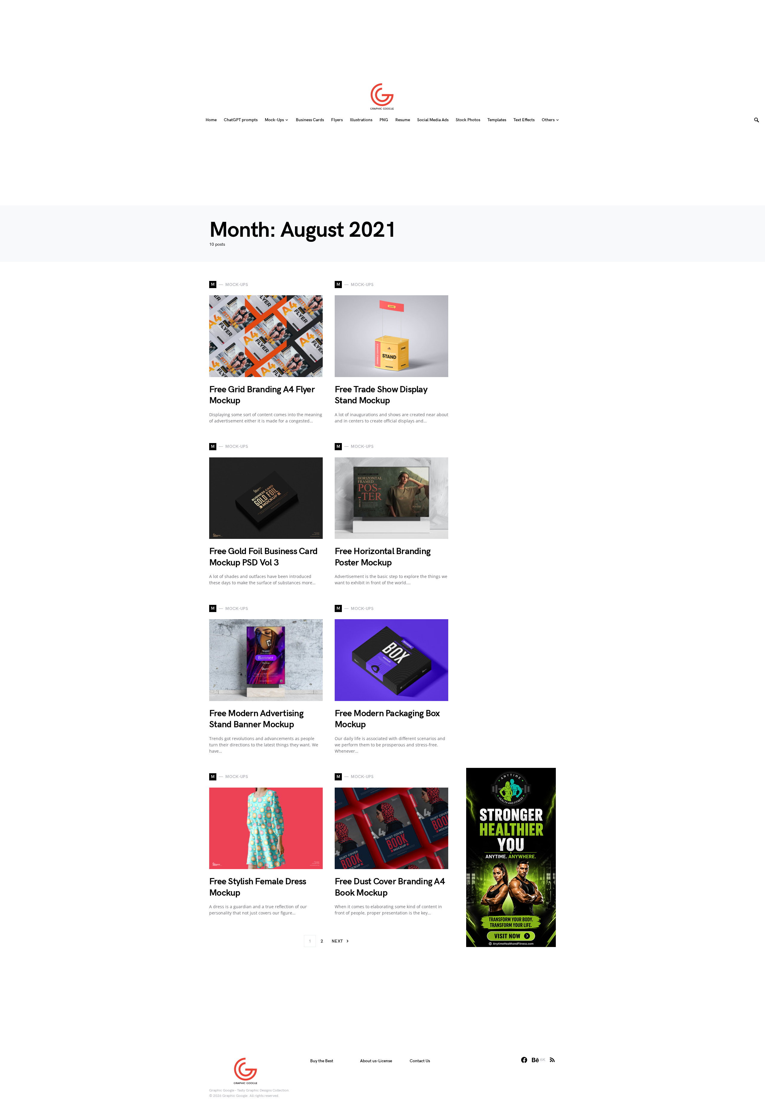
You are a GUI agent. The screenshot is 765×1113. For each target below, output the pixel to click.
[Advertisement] (382, 37)
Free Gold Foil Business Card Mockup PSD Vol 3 (263, 557)
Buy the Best (321, 1060)
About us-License (376, 1060)
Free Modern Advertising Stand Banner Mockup (256, 719)
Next (337, 941)
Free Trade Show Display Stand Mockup (381, 395)
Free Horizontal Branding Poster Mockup (382, 557)
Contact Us (420, 1060)
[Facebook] (524, 1060)
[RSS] (552, 1060)
